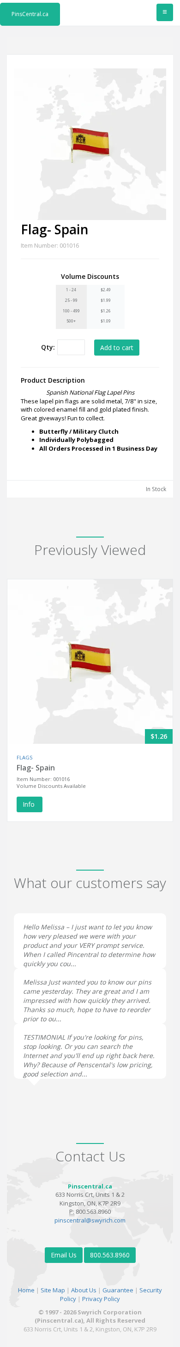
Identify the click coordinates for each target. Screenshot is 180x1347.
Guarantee (117, 1290)
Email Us (64, 1255)
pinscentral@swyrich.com (90, 1220)
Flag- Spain (36, 768)
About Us (83, 1290)
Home (26, 1290)
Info (29, 804)
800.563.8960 (110, 1255)
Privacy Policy (101, 1299)
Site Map (53, 1290)
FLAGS (24, 757)
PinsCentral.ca (30, 14)
